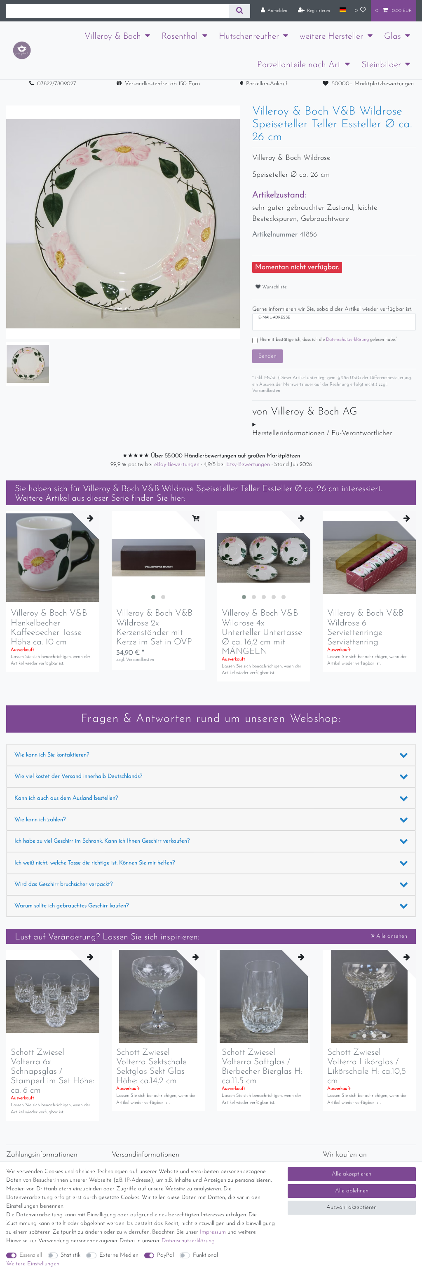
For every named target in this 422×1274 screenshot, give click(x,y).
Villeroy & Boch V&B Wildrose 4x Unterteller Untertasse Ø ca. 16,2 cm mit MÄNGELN (262, 632)
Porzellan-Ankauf (267, 84)
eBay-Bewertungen (177, 464)
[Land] (342, 10)
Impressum (213, 1232)
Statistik (70, 1255)
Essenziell (30, 1255)
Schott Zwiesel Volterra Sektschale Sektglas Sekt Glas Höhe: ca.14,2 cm (151, 1066)
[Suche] (239, 11)
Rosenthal (180, 36)
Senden (267, 356)
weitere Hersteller (331, 36)
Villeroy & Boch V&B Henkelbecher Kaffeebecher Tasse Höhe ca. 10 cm (49, 627)
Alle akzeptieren (351, 1174)
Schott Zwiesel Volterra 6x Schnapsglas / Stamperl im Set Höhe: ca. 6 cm (52, 1071)
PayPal (165, 1255)
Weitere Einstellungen (32, 1264)
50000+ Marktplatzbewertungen (373, 84)
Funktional (205, 1255)
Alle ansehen (391, 936)
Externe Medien (118, 1255)
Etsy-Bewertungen (249, 464)
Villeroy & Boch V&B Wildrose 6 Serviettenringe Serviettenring (365, 627)
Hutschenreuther (249, 36)
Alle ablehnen (351, 1191)
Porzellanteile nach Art (298, 65)
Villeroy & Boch (112, 36)
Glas (392, 36)
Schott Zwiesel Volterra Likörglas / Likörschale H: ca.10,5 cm (366, 1066)
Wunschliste (273, 287)
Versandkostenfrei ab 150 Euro (162, 84)
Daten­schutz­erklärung (188, 1241)
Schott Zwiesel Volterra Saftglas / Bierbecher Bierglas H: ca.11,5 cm (262, 1066)
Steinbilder (381, 65)
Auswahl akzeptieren (351, 1207)
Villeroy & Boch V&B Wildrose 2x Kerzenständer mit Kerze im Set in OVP (154, 627)
